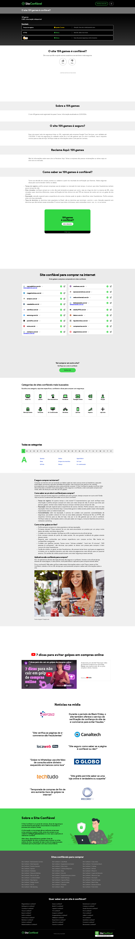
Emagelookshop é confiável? (59, 915)
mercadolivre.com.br (34, 286)
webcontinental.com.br (81, 297)
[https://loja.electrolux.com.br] (111, 321)
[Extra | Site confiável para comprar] (24, 326)
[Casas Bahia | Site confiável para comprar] (24, 304)
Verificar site (67, 370)
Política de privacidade (59, 933)
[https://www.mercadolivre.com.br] (64, 287)
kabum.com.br (78, 315)
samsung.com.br (32, 315)
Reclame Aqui (58, 509)
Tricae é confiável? (27, 910)
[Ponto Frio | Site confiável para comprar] (24, 321)
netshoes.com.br (78, 286)
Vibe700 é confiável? (57, 922)
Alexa (41, 461)
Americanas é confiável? (28, 917)
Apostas (42, 458)
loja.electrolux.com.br (80, 321)
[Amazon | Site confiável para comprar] (24, 299)
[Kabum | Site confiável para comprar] (70, 315)
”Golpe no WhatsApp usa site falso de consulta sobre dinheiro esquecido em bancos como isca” (47, 762)
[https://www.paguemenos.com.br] (111, 332)
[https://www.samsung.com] (64, 315)
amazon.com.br (32, 298)
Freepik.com (46, 619)
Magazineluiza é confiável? (29, 904)
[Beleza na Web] (76, 304)
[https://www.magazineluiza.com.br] (64, 293)
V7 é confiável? (87, 917)
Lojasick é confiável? (57, 908)
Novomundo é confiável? (89, 924)
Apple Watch (80, 458)
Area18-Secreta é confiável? (90, 908)
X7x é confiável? (87, 910)
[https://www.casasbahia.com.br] (64, 304)
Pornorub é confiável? (88, 922)
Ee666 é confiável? (57, 904)
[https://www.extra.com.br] (64, 326)
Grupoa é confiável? (57, 913)
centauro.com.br (32, 332)
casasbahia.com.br (33, 304)
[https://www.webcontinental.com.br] (111, 298)
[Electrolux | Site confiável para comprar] (70, 321)
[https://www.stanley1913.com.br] (111, 310)
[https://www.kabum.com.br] (111, 315)
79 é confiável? (56, 910)
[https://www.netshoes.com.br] (111, 287)
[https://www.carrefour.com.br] (64, 310)
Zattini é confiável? (27, 922)
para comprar (76, 857)
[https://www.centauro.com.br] (64, 332)
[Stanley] (70, 310)
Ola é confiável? (87, 913)
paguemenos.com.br (80, 332)
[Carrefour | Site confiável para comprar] (24, 310)
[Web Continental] (70, 297)
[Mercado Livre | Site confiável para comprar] (30, 288)
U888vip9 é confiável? (58, 917)
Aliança (60, 464)
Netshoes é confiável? (27, 920)
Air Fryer (79, 461)
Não (72, 63)
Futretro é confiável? (57, 924)
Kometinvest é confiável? (89, 904)
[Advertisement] (67, 87)
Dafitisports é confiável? (28, 906)
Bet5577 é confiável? (57, 906)
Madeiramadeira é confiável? (29, 924)
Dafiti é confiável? (26, 915)
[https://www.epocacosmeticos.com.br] (111, 292)
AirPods (42, 464)
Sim (63, 63)
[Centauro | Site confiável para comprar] (28, 333)
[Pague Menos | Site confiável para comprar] (70, 332)
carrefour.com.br (32, 309)
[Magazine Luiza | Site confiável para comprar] (24, 293)
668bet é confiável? (88, 915)
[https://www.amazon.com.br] (64, 299)
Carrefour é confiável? (28, 908)
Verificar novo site (101, 3)
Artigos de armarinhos (64, 461)
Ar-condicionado (81, 464)
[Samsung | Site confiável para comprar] (24, 315)
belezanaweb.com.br (80, 303)
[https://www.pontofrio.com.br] (64, 321)
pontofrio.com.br (32, 321)
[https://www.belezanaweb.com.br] (111, 303)
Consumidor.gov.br (69, 509)
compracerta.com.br (80, 326)
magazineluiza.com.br (34, 293)
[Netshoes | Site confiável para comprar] (70, 286)
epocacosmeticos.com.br (81, 292)
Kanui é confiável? (26, 913)
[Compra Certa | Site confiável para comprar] (70, 326)
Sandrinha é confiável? (89, 920)
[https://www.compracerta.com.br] (111, 326)
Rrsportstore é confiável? (59, 920)
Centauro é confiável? (88, 906)
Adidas (60, 458)
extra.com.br (31, 326)
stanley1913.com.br (79, 309)
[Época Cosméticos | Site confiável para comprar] (70, 292)
